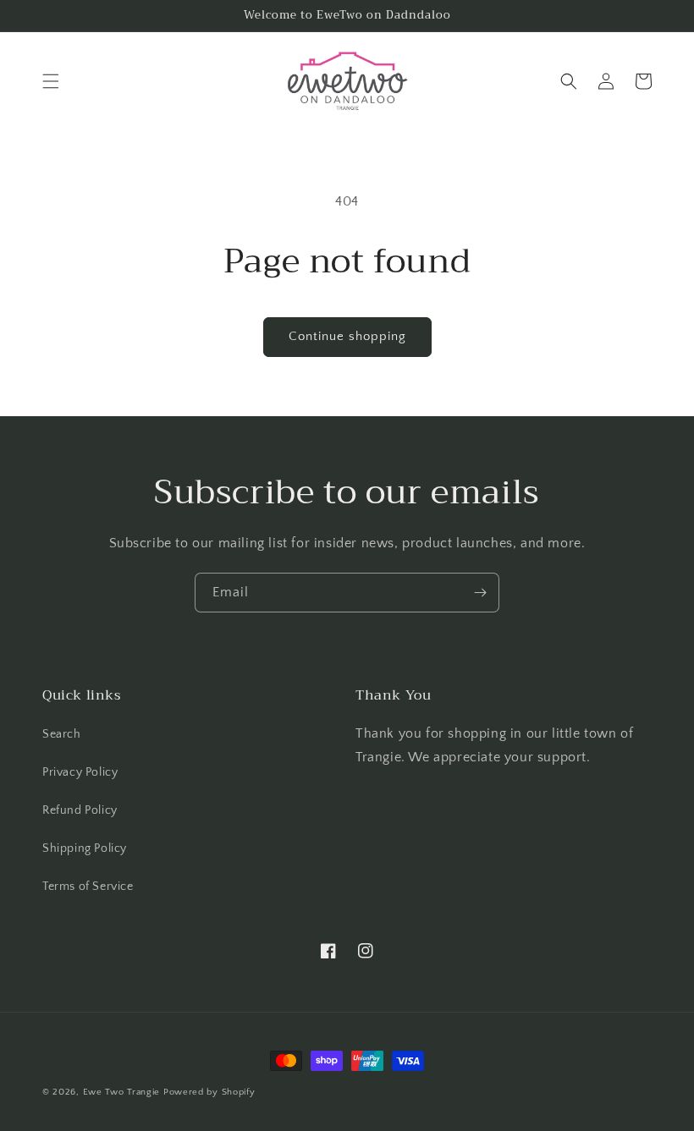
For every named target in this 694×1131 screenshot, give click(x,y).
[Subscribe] (479, 592)
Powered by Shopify (209, 1092)
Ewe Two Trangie (122, 1092)
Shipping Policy (84, 848)
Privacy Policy (80, 772)
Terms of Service (88, 886)
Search (61, 734)
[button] (50, 81)
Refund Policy (80, 810)
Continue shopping (347, 336)
